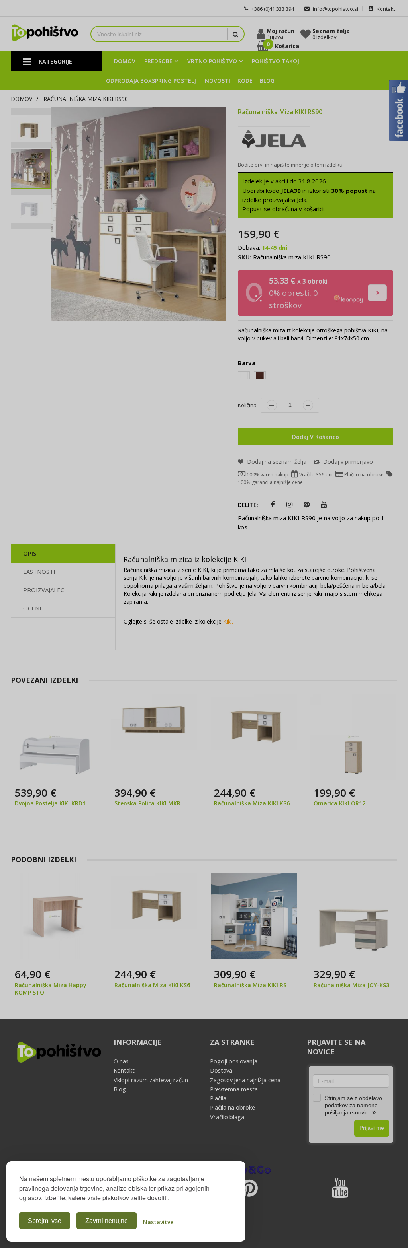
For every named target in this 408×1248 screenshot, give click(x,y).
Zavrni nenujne (106, 1220)
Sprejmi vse (44, 1220)
